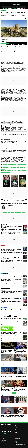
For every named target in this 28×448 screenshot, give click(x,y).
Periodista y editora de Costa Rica (11, 206)
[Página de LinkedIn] (9, 424)
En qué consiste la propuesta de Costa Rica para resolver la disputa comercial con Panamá (20, 200)
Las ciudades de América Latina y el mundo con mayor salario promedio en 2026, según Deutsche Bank (11, 233)
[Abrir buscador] (3, 4)
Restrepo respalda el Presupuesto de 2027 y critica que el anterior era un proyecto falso (20, 377)
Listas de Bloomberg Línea (4, 441)
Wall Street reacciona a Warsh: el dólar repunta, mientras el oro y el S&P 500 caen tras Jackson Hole (11, 276)
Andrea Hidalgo (4, 39)
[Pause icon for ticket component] (1, 8)
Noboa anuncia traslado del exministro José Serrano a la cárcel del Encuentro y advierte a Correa (11, 247)
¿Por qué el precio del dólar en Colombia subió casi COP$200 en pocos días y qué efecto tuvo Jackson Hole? (11, 283)
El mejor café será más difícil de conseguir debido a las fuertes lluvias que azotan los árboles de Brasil (11, 338)
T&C (15, 439)
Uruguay (15, 431)
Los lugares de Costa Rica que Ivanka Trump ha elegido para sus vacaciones (8, 200)
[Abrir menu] (2, 4)
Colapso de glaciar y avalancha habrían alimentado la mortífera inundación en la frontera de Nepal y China (11, 333)
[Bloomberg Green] (14, 328)
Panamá (15, 430)
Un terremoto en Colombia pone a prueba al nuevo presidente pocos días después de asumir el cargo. (11, 321)
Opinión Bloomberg (4, 307)
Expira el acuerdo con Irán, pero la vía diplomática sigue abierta (11, 318)
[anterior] (2, 199)
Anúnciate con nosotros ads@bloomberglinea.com (20, 443)
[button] (25, 18)
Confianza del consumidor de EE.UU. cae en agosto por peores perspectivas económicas (7, 389)
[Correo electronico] (7, 208)
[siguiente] (26, 199)
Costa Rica (3, 10)
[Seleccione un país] (10, 4)
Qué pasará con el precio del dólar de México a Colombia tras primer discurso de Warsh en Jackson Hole (11, 286)
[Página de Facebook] (2, 424)
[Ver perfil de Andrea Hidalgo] (4, 207)
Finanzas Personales (3, 440)
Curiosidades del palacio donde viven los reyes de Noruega (20, 404)
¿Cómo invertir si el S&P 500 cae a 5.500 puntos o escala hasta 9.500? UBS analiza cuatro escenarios (11, 292)
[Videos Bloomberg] (14, 316)
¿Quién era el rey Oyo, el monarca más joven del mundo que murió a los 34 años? (7, 405)
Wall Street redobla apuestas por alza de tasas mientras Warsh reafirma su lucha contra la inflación (11, 305)
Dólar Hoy (2, 438)
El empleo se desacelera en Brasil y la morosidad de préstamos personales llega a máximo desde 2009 (11, 250)
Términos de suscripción (17, 438)
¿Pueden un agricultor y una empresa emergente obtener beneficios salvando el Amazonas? (10, 335)
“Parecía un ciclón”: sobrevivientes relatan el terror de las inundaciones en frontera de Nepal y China (10, 255)
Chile (15, 428)
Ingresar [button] (26, 4)
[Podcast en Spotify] (12, 424)
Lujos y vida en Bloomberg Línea (7, 395)
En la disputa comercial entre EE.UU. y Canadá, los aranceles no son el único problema (13, 311)
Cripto (2, 439)
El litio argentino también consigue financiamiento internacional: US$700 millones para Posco (7, 377)
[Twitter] (9, 208)
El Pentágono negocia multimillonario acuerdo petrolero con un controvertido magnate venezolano (11, 261)
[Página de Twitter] (3, 424)
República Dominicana (17, 433)
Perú (15, 429)
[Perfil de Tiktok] (10, 424)
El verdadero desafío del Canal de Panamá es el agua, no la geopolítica (11, 309)
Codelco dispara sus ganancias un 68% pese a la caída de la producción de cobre (7, 351)
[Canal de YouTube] (5, 424)
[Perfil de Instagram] (7, 424)
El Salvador (16, 432)
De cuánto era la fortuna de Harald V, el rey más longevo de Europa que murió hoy (7, 416)
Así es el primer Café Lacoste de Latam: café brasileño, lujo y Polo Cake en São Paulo (20, 416)
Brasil (15, 425)
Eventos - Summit (16, 442)
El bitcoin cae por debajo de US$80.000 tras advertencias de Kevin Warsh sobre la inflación (19, 389)
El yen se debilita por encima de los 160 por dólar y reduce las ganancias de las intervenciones (11, 280)
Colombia (16, 427)
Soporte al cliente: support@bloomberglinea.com (20, 444)
